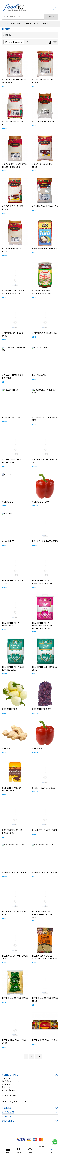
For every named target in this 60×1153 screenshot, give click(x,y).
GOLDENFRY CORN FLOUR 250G (11, 789)
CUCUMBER (8, 541)
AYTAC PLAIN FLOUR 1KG (44, 333)
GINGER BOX (38, 748)
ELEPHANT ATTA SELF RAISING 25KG (13, 668)
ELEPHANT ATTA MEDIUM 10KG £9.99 (12, 624)
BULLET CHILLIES (11, 417)
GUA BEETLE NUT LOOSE (44, 830)
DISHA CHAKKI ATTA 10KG (45, 541)
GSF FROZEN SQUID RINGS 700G (12, 831)
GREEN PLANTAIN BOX (43, 788)
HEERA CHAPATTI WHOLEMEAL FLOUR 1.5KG (42, 914)
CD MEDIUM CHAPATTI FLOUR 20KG (13, 461)
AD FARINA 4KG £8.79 (43, 121)
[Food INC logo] (14, 8)
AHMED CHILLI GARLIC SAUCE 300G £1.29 (13, 292)
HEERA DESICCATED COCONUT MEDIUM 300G (45, 957)
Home (4, 23)
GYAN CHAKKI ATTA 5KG (44, 872)
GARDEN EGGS (9, 709)
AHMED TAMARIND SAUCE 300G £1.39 (41, 292)
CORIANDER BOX (40, 501)
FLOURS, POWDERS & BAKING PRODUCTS (24, 23)
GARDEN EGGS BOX (42, 709)
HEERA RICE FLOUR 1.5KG (45, 1040)
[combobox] (23, 17)
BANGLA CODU (39, 375)
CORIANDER (8, 501)
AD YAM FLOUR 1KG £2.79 (45, 206)
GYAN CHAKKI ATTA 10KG (14, 872)
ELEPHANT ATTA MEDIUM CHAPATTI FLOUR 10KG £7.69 (42, 625)
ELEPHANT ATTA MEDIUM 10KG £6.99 (42, 582)
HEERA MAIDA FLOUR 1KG (15, 998)
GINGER (6, 748)
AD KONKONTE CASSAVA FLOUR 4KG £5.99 (14, 165)
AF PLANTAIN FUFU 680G (45, 248)
